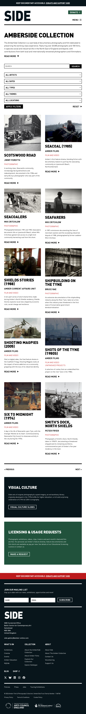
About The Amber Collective (55, 653)
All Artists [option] (11, 75)
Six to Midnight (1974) (18, 416)
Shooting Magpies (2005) (21, 344)
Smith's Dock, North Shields (58, 424)
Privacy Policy (8, 697)
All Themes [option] (11, 94)
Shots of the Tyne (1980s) (62, 351)
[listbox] (43, 75)
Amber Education (10, 660)
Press (16, 687)
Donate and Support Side (58, 3)
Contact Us (49, 656)
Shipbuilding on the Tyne (60, 282)
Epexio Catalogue (31, 665)
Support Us (49, 663)
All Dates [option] (10, 81)
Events (6, 656)
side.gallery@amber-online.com (16, 638)
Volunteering (49, 660)
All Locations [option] (12, 100)
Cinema (7, 653)
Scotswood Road (20, 155)
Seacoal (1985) (58, 146)
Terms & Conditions (23, 697)
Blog (6, 671)
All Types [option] (10, 88)
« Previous (9, 469)
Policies (7, 687)
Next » (79, 469)
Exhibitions (8, 650)
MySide (6, 663)
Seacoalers (15, 216)
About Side (49, 650)
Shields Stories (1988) (19, 282)
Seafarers (55, 217)
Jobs (24, 687)
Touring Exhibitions (37, 687)
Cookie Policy (38, 697)
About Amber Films (32, 656)
